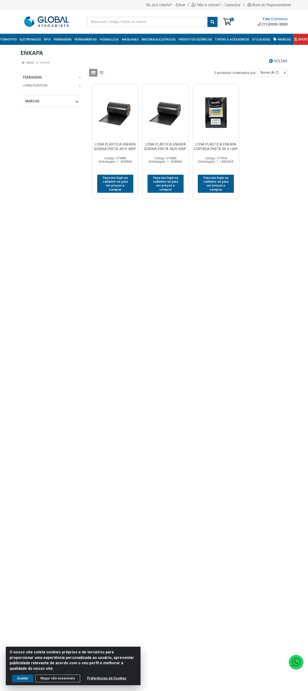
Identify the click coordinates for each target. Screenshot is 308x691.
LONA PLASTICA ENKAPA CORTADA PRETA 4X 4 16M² (216, 146)
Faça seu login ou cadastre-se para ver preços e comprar (115, 183)
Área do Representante (271, 5)
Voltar (280, 61)
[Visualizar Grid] (93, 73)
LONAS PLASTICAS (35, 85)
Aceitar (22, 678)
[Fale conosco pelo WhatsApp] (296, 662)
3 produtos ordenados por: (235, 73)
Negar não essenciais (57, 678)
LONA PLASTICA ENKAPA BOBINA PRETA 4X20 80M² (165, 146)
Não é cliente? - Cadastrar (219, 5)
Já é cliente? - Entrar (168, 5)
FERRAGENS (32, 77)
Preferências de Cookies (106, 678)
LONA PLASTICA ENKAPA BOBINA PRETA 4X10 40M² (115, 146)
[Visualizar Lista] (101, 73)
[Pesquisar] (212, 22)
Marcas (32, 101)
